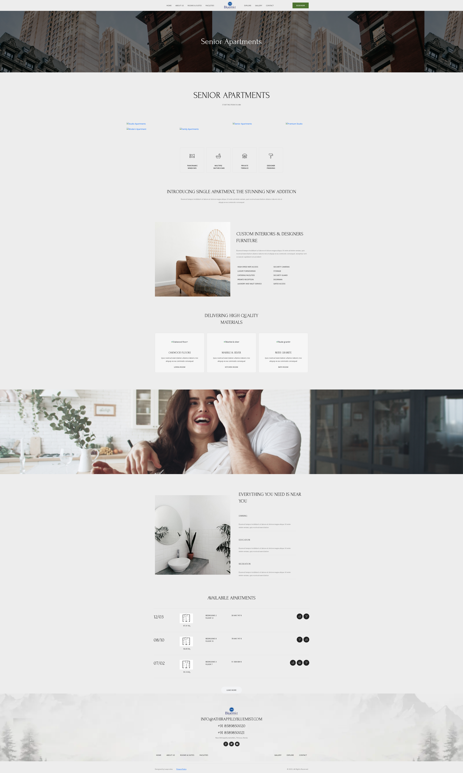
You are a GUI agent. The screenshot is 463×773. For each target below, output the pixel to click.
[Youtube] (237, 744)
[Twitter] (231, 744)
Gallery (258, 5)
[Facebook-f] (225, 744)
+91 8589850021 (231, 732)
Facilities (210, 5)
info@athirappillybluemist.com (231, 719)
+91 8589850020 (231, 726)
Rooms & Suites (195, 5)
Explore (247, 5)
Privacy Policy (181, 769)
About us (171, 755)
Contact (270, 5)
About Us (179, 5)
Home (169, 5)
